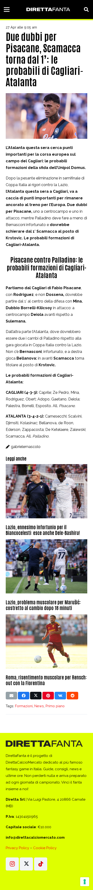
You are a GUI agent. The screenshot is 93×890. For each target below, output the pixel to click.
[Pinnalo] (48, 695)
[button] (86, 9)
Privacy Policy (17, 848)
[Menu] (7, 9)
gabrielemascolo (26, 446)
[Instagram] (12, 864)
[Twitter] (26, 864)
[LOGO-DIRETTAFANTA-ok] (47, 9)
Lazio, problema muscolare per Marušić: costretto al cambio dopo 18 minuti (43, 605)
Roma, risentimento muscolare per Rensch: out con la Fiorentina (46, 680)
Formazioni (24, 706)
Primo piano (55, 706)
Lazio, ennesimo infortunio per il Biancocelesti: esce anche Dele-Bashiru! (43, 530)
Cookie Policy (45, 848)
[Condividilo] (23, 695)
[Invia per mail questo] (11, 695)
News (39, 706)
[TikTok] (40, 864)
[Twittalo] (35, 695)
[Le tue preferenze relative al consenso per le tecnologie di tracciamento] (84, 881)
